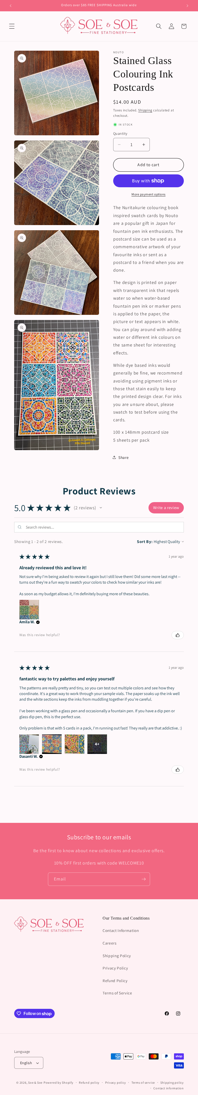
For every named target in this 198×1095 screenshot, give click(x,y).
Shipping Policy (117, 955)
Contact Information (121, 930)
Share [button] (123, 457)
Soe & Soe (35, 1082)
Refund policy (89, 1082)
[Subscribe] (143, 879)
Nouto (118, 52)
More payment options (148, 194)
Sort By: (145, 541)
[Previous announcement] (10, 5)
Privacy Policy (115, 968)
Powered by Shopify (58, 1082)
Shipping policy (172, 1082)
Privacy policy (115, 1082)
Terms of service (143, 1082)
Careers (110, 943)
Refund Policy (115, 980)
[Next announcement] (187, 5)
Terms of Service (117, 992)
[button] (12, 26)
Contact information (168, 1088)
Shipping (145, 110)
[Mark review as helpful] (177, 635)
